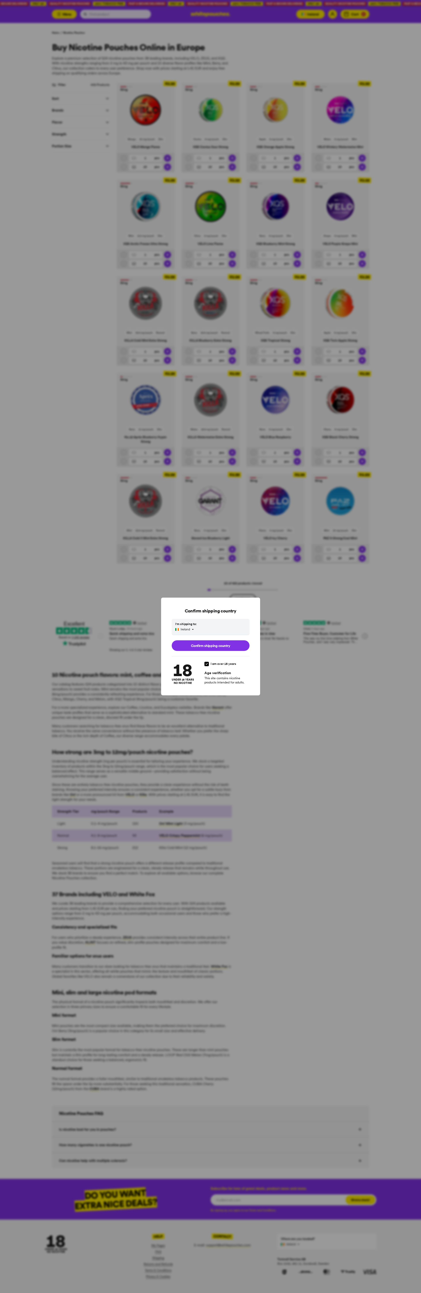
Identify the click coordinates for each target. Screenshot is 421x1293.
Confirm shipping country (210, 645)
